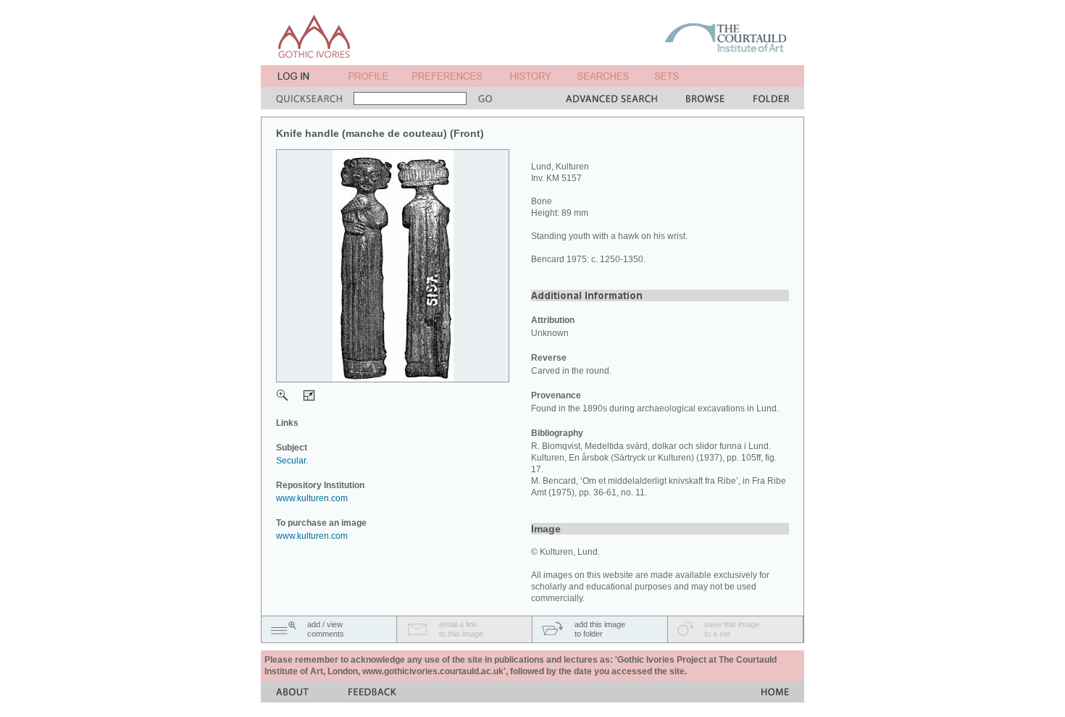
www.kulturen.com (312, 498)
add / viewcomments (325, 629)
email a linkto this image (461, 629)
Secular (291, 461)
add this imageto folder (600, 629)
